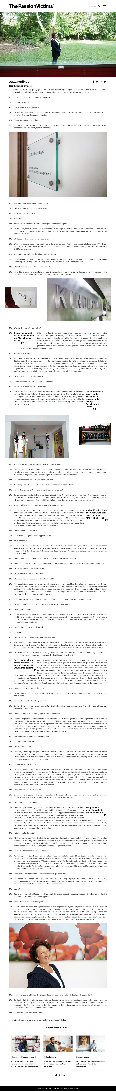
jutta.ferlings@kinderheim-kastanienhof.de (25, 1020)
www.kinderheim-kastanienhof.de (53, 1020)
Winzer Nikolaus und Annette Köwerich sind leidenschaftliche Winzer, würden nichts (22, 1063)
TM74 (77, 1088)
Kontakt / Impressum (57, 1088)
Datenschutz (67, 1088)
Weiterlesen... (33, 1066)
